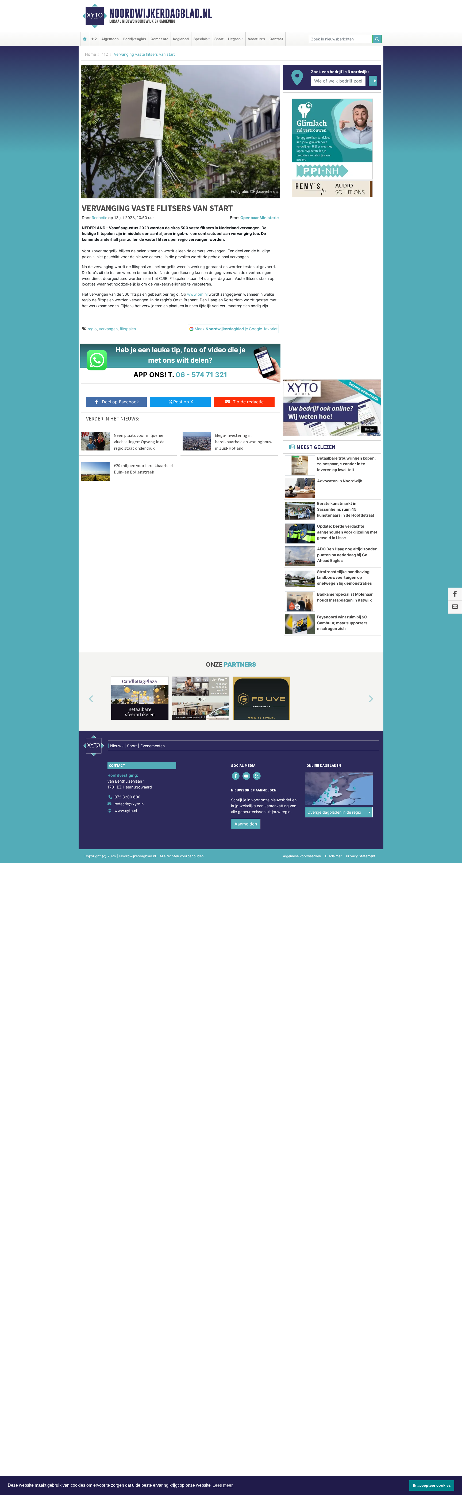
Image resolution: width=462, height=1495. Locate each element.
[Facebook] (236, 776)
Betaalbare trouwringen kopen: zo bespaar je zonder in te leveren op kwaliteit (346, 464)
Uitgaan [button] (234, 39)
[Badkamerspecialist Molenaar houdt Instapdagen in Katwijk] (300, 601)
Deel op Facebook (120, 401)
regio (92, 328)
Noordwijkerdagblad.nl (160, 13)
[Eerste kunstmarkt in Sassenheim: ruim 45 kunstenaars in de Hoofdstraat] (300, 511)
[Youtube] (246, 776)
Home (90, 54)
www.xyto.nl (125, 810)
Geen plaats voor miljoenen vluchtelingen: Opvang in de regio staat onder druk (139, 442)
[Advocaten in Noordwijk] (300, 488)
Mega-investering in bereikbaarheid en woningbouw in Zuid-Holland (243, 442)
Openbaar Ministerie (259, 217)
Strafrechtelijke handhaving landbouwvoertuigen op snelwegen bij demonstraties (344, 577)
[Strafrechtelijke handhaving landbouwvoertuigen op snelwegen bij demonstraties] (300, 579)
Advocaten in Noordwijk (339, 481)
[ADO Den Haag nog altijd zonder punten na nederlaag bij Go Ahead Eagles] (300, 556)
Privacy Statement (360, 856)
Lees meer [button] (223, 1485)
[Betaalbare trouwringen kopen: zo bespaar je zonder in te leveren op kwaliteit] (300, 465)
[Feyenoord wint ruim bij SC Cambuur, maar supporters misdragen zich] (300, 624)
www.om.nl (197, 294)
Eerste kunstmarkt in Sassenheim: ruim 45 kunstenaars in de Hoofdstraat (345, 509)
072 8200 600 (127, 797)
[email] (455, 607)
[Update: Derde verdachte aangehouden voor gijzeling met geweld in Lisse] (300, 533)
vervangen (108, 328)
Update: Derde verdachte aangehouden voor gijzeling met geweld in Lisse (347, 532)
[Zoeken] (377, 39)
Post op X (183, 401)
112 (94, 39)
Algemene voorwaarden (302, 856)
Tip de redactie (248, 401)
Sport (219, 39)
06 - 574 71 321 (201, 374)
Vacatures (256, 39)
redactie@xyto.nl (129, 804)
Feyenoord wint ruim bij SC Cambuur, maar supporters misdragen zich (342, 623)
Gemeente (159, 39)
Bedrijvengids (134, 39)
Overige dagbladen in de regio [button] (334, 812)
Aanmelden (245, 824)
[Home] (85, 39)
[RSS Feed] (257, 776)
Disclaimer (333, 856)
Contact (276, 39)
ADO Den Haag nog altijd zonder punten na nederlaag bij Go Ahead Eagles (347, 555)
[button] (85, 699)
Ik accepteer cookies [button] (432, 1485)
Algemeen (110, 39)
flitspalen (128, 328)
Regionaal (181, 39)
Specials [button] (200, 39)
